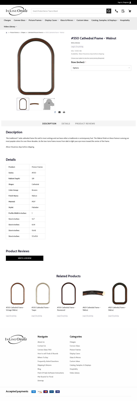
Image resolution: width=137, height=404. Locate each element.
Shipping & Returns (44, 365)
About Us (41, 342)
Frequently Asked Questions (48, 361)
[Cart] (129, 11)
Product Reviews (85, 123)
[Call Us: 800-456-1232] (116, 11)
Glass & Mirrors (66, 20)
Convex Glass (19, 20)
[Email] (59, 112)
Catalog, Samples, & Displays (104, 20)
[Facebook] (55, 112)
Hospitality (125, 20)
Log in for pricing (77, 46)
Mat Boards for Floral (45, 377)
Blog (39, 369)
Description (49, 123)
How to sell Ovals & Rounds (48, 354)
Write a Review (75, 43)
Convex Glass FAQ (44, 350)
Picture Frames (35, 20)
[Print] (64, 112)
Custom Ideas (82, 20)
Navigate (43, 336)
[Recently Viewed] (123, 11)
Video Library (9, 26)
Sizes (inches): (78, 62)
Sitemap (41, 381)
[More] (26, 20)
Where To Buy (43, 357)
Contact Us (42, 346)
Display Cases (51, 20)
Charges (7, 20)
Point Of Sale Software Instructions (51, 373)
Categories (76, 336)
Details (66, 123)
